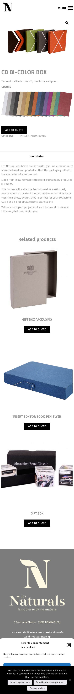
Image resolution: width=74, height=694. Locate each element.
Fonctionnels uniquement (50, 682)
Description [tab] (37, 156)
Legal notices (31, 636)
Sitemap (46, 636)
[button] (69, 645)
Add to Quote (14, 130)
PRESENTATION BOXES (33, 135)
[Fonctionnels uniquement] (69, 680)
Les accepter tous (20, 682)
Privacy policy (37, 688)
